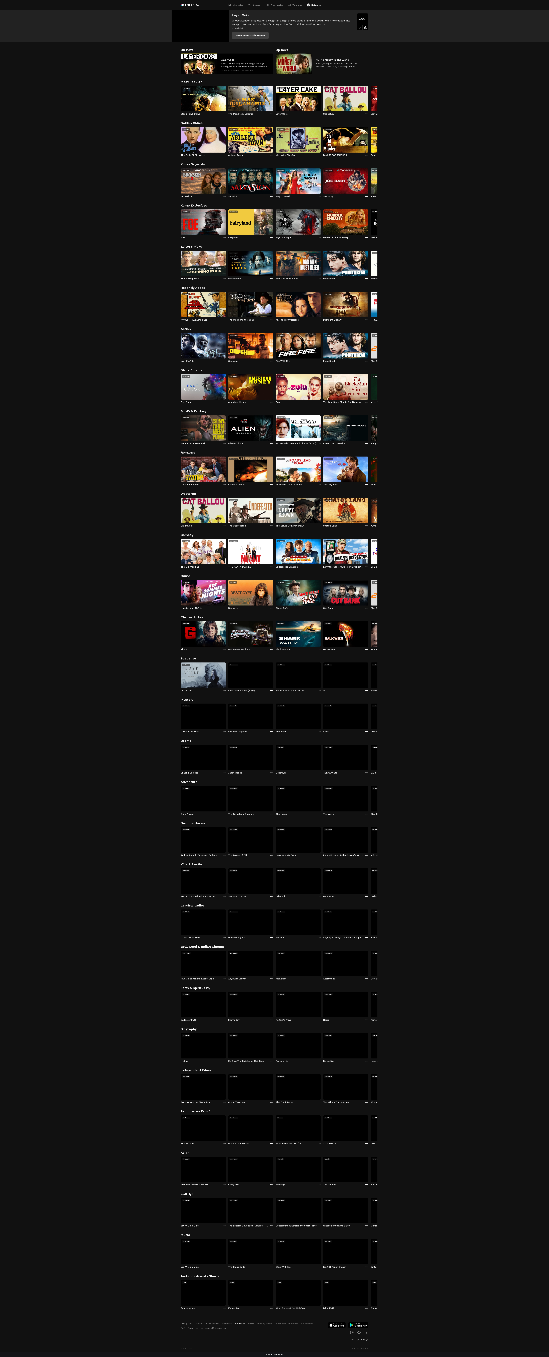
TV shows (297, 5)
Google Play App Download (358, 1325)
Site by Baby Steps (360, 1348)
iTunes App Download (337, 1325)
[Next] (368, 97)
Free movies (276, 5)
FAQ (183, 1328)
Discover (256, 5)
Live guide (238, 5)
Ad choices (307, 1323)
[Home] (190, 5)
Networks (316, 5)
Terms (251, 1323)
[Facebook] (359, 1332)
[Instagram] (352, 1332)
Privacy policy (264, 1323)
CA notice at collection (286, 1323)
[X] (366, 1332)
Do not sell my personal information (207, 1328)
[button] (250, 35)
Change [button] (364, 1339)
